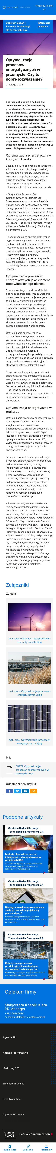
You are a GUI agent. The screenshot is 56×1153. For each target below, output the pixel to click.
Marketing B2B (11, 1068)
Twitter (17, 791)
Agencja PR (9, 1037)
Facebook (9, 791)
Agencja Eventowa (13, 1114)
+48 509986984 (14, 1013)
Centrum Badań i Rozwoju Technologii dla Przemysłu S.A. (18, 26)
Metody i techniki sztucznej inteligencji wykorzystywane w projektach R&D (23, 857)
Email (33, 791)
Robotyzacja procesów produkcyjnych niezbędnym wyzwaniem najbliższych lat (21, 966)
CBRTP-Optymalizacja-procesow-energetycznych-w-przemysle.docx (33, 770)
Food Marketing (12, 1099)
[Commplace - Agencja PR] (27, 1134)
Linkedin (25, 791)
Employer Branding (13, 1083)
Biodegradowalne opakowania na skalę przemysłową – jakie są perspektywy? (24, 910)
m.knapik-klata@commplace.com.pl (25, 1016)
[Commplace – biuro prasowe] (17, 7)
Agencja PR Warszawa (15, 1052)
